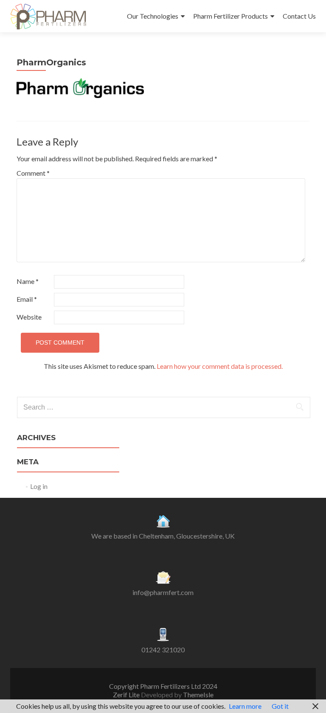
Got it (280, 706)
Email (27, 299)
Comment (33, 173)
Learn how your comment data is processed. (220, 366)
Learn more (245, 706)
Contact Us (299, 16)
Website (29, 317)
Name (28, 281)
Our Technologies (152, 16)
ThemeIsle (198, 695)
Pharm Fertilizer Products (230, 16)
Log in (39, 486)
